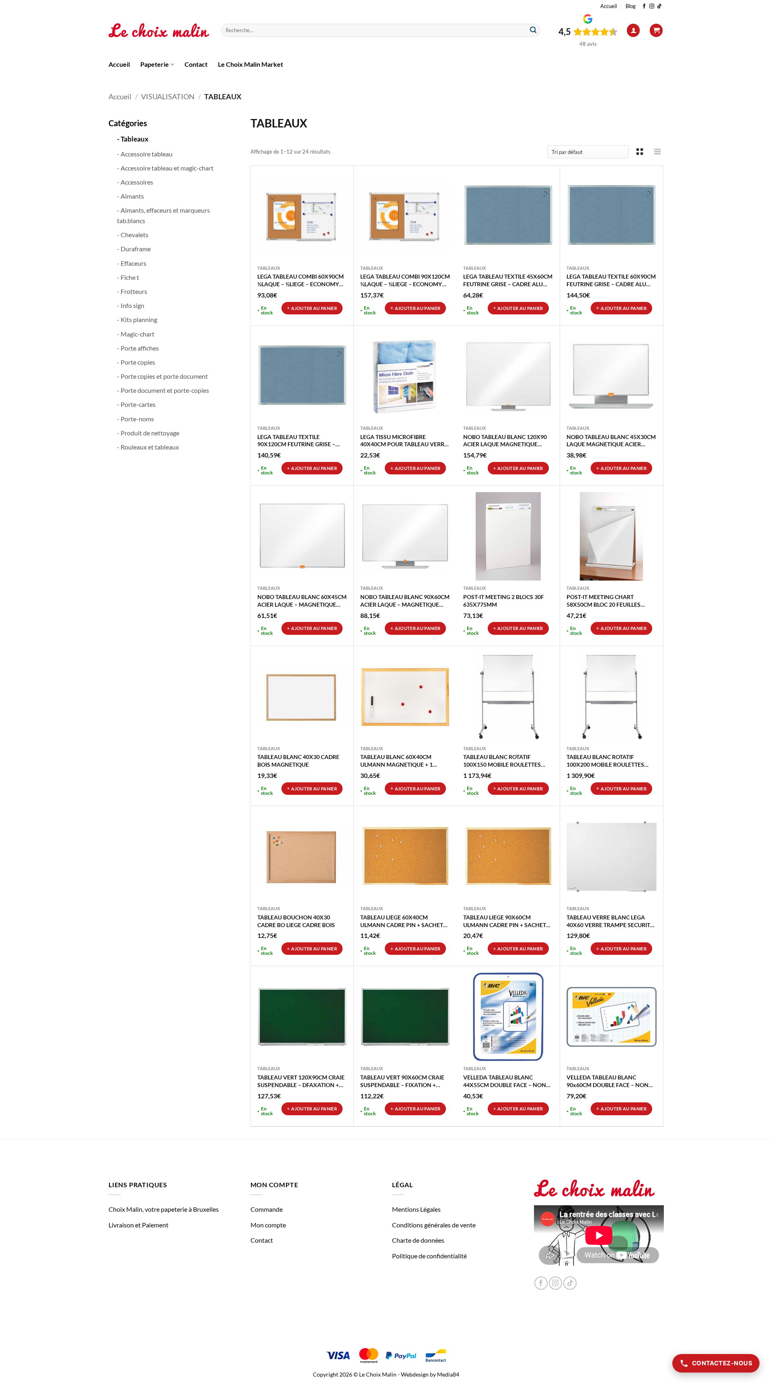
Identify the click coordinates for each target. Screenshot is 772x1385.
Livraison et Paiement (138, 1225)
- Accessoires (135, 182)
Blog (631, 6)
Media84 (448, 1374)
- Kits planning (137, 319)
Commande (266, 1209)
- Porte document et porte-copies (163, 390)
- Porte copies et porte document (162, 376)
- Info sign (130, 305)
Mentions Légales (416, 1209)
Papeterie (154, 64)
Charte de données (418, 1240)
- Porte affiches (138, 348)
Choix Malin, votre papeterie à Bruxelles (164, 1209)
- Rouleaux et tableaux (148, 447)
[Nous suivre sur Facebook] (644, 6)
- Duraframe (134, 248)
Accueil (608, 6)
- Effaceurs (131, 263)
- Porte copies (136, 362)
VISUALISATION (168, 96)
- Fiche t (128, 277)
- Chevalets (132, 234)
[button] (633, 30)
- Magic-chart (135, 334)
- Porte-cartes (136, 404)
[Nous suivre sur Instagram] (651, 6)
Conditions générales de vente (434, 1225)
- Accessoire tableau (144, 154)
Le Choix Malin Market (250, 64)
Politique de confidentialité (429, 1256)
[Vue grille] (640, 152)
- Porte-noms (135, 419)
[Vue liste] (657, 152)
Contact (196, 64)
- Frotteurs (132, 291)
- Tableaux (132, 139)
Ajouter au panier (314, 308)
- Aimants (130, 196)
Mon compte (268, 1225)
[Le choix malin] (159, 30)
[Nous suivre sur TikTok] (659, 6)
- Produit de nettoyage (148, 433)
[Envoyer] (533, 30)
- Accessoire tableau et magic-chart (165, 168)
